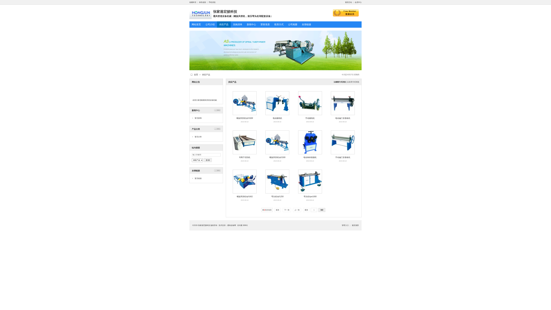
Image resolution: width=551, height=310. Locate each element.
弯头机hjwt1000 (310, 196)
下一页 (287, 210)
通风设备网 (231, 225)
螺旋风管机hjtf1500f (244, 118)
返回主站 (348, 2)
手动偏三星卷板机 (342, 157)
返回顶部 (355, 225)
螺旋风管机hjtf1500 (277, 157)
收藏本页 (192, 2)
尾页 (306, 210)
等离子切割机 (244, 157)
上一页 (297, 210)
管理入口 (345, 225)
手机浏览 (212, 2)
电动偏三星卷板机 (342, 118)
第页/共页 (267, 210)
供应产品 (206, 74)
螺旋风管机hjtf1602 (245, 196)
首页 (196, 74)
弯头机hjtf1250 (277, 196)
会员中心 (358, 2)
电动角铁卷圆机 (310, 157)
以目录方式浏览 (353, 82)
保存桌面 (202, 2)
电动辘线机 (277, 118)
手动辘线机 (310, 118)
